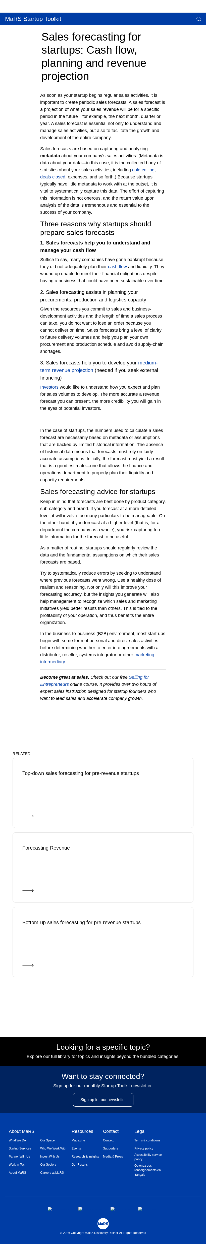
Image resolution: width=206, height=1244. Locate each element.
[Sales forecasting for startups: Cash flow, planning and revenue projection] (141, 721)
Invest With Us (50, 1156)
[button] (198, 18)
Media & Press (113, 1156)
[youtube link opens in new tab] (148, 1208)
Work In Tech (17, 1164)
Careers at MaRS (52, 1172)
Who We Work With (53, 1148)
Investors (49, 387)
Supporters (110, 1148)
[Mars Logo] (103, 1223)
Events (76, 1148)
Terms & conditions (147, 1140)
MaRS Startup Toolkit (33, 18)
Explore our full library (48, 1056)
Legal (139, 1132)
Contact (111, 1132)
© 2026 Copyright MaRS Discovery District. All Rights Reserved (103, 1233)
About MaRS (21, 1132)
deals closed (52, 176)
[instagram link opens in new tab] (90, 1208)
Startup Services (20, 1148)
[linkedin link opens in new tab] (120, 1208)
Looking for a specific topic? (103, 1047)
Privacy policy (143, 1148)
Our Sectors (48, 1164)
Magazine (78, 1140)
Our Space (47, 1140)
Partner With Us (19, 1156)
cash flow (117, 266)
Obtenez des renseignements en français (147, 1170)
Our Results (80, 1164)
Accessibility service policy (148, 1157)
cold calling (143, 169)
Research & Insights (85, 1156)
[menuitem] (24, 1140)
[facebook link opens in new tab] (59, 1208)
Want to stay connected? (103, 1076)
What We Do (17, 1140)
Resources (82, 1132)
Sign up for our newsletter (103, 1100)
